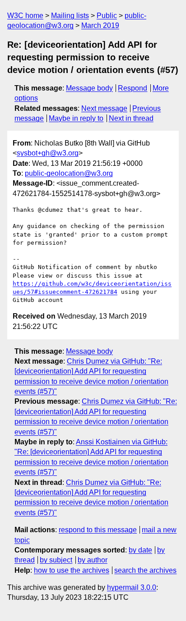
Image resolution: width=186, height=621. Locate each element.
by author (92, 560)
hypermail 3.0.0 (131, 587)
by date (140, 550)
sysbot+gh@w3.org (48, 153)
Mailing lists (70, 15)
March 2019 (100, 25)
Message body (89, 88)
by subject (56, 560)
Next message (104, 108)
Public (107, 15)
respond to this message (98, 530)
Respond (132, 88)
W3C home (25, 15)
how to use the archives (71, 570)
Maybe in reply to (76, 118)
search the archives (145, 570)
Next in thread (131, 118)
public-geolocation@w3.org (69, 173)
